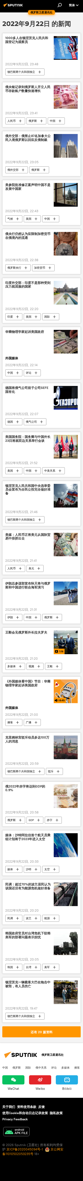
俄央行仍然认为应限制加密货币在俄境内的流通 (27, 236)
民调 (10, 918)
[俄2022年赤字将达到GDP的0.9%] (66, 796)
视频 (31, 666)
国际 (47, 316)
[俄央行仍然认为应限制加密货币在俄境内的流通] (66, 244)
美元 (31, 568)
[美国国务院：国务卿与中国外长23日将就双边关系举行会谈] (66, 447)
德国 (10, 421)
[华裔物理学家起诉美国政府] (66, 342)
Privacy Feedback (15, 1119)
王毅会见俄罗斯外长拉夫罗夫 (26, 632)
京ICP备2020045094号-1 (24, 1149)
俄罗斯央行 (14, 267)
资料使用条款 (26, 1107)
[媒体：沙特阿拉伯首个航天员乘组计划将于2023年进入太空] (66, 845)
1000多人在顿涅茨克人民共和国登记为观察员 (26, 40)
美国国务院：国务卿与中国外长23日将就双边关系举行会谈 (27, 439)
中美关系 (49, 470)
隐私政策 (56, 1113)
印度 (10, 316)
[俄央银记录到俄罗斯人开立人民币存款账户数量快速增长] (66, 97)
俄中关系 (41, 1067)
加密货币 (39, 267)
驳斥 (50, 771)
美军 (47, 967)
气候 (10, 218)
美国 (28, 218)
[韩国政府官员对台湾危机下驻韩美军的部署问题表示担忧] (66, 943)
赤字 (49, 820)
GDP (31, 820)
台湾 (28, 967)
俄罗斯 (33, 121)
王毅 (50, 666)
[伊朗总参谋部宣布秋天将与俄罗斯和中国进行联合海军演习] (66, 593)
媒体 (10, 869)
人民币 (11, 121)
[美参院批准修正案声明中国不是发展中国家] (66, 195)
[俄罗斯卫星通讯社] (13, 7)
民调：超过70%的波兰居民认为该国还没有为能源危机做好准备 (28, 886)
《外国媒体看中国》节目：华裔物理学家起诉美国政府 (27, 683)
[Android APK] (16, 1132)
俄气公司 (31, 421)
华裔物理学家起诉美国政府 (24, 332)
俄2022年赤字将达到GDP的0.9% (25, 788)
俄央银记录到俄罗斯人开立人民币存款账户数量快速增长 (27, 89)
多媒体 (11, 666)
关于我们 (8, 1107)
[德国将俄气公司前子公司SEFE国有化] (66, 398)
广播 (28, 722)
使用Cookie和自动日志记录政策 (25, 1113)
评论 (28, 372)
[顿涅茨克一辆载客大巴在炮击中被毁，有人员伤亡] (66, 992)
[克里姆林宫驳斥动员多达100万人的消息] (66, 747)
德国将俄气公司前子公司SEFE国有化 (26, 390)
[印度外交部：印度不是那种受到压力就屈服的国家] (66, 293)
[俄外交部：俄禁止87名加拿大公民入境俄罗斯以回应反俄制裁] (66, 146)
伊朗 (10, 617)
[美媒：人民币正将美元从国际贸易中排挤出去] (66, 544)
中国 (52, 121)
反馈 (41, 1107)
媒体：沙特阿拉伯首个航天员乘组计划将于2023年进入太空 (27, 837)
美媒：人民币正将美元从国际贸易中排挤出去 (27, 537)
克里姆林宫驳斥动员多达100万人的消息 (27, 739)
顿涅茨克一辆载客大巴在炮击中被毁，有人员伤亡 (27, 984)
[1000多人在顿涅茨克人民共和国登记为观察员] (66, 48)
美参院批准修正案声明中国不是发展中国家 (27, 187)
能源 (47, 918)
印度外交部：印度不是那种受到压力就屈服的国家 (27, 285)
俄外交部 (12, 169)
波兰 (28, 918)
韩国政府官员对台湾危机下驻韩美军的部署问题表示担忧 (27, 935)
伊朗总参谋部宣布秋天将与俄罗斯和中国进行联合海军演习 (27, 585)
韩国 (10, 967)
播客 (10, 722)
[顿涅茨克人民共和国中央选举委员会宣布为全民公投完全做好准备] (66, 496)
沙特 (28, 869)
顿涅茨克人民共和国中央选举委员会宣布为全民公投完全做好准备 (27, 490)
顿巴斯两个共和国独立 (21, 72)
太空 (47, 869)
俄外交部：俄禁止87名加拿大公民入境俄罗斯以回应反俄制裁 (28, 138)
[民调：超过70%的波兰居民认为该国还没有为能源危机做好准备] (66, 894)
